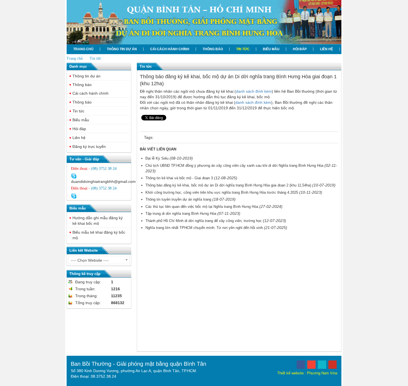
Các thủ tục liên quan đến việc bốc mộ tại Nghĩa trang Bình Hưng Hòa (201, 207)
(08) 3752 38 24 (104, 168)
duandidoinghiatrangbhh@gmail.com (103, 181)
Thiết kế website (290, 373)
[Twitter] (322, 364)
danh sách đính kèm (254, 91)
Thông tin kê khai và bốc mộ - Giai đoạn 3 (179, 178)
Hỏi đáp (300, 49)
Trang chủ (83, 49)
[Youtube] (332, 364)
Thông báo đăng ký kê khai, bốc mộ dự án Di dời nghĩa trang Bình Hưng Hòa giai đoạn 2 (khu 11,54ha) (228, 185)
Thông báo (213, 49)
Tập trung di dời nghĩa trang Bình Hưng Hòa (180, 213)
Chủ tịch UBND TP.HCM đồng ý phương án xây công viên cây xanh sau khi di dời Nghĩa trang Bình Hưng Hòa (234, 165)
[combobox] (99, 260)
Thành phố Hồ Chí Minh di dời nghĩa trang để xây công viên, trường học (203, 221)
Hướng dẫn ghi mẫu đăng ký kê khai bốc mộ (97, 221)
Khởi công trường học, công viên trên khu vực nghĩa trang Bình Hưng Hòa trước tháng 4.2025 (221, 192)
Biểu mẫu (271, 49)
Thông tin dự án (122, 49)
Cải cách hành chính (169, 49)
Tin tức (243, 49)
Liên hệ (326, 49)
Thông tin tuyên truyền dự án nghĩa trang (178, 199)
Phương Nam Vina (322, 373)
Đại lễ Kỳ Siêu (156, 158)
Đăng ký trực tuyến (89, 146)
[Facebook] (301, 364)
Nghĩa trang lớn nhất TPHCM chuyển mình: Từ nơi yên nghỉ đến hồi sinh (204, 228)
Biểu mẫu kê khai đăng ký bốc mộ (98, 235)
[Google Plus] (311, 364)
